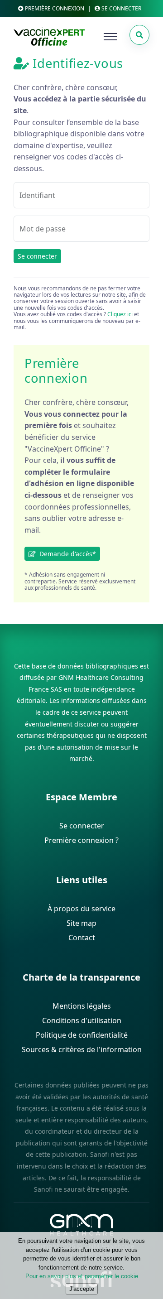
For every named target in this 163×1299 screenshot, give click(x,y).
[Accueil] (49, 37)
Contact (81, 938)
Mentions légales (82, 1006)
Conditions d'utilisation (81, 1020)
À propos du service (81, 909)
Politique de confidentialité (82, 1035)
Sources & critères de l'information (82, 1049)
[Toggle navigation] (110, 37)
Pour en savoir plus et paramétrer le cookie (81, 1276)
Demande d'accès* (66, 553)
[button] (139, 35)
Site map (81, 923)
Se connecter (37, 256)
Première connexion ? (81, 840)
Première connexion (54, 8)
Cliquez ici (120, 314)
